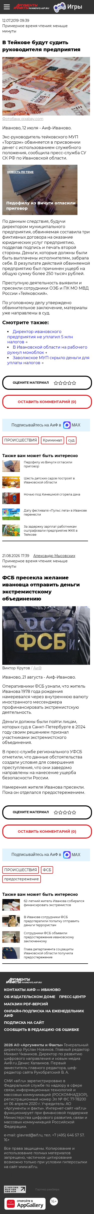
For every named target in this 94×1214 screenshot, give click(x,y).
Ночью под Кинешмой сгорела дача (52, 494)
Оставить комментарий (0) (47, 402)
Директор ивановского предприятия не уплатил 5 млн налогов (40, 337)
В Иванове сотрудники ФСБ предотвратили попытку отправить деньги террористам (51, 921)
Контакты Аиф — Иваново (32, 989)
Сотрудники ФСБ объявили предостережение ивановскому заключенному (49, 937)
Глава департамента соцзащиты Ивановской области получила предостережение (48, 953)
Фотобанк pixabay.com (22, 119)
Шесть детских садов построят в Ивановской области (49, 480)
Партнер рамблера (47, 1189)
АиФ (37, 668)
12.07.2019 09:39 (15, 20)
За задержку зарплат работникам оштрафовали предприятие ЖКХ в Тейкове (50, 530)
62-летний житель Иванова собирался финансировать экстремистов (54, 903)
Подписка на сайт (24, 1022)
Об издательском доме (29, 997)
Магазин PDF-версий (26, 1004)
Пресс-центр (72, 997)
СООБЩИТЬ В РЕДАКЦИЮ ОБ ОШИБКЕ (41, 1029)
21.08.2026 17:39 (15, 556)
